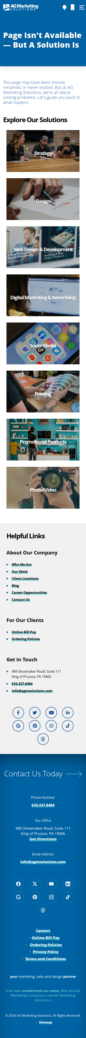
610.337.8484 (22, 683)
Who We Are (22, 564)
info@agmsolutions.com (32, 691)
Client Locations (25, 578)
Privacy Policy (45, 951)
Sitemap (45, 1022)
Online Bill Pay (24, 632)
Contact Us (21, 599)
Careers (43, 930)
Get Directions (43, 838)
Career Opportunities (29, 592)
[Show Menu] (82, 7)
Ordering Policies (26, 639)
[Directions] (64, 7)
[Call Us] (72, 7)
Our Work (20, 571)
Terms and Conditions (45, 958)
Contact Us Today (33, 773)
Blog (15, 585)
